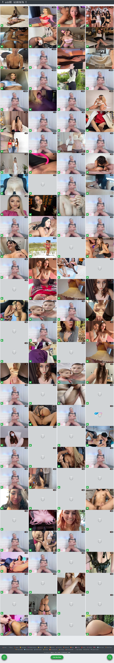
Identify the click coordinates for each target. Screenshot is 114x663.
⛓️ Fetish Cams (38, 649)
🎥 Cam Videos (78, 649)
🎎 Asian (4, 647)
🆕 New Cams (100, 647)
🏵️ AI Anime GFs (53, 649)
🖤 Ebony (10, 647)
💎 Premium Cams (28, 649)
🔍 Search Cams (95, 649)
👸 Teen (46, 647)
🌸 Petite (77, 647)
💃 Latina (16, 647)
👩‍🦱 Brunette (59, 647)
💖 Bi (94, 647)
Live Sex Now (57, 657)
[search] (109, 657)
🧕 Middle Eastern (32, 647)
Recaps (59, 652)
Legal (69, 652)
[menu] (4, 657)
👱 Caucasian (23, 647)
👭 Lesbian (89, 647)
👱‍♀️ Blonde (52, 647)
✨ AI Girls (45, 649)
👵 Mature (40, 647)
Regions (52, 652)
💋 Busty (83, 647)
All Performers (64, 652)
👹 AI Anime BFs (69, 649)
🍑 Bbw (72, 647)
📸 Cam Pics (86, 649)
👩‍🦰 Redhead (66, 647)
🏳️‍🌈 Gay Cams (108, 647)
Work (56, 652)
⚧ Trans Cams (19, 649)
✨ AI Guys (61, 649)
